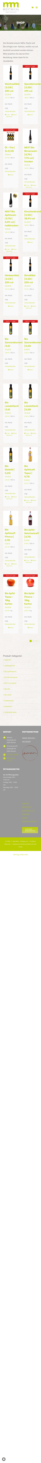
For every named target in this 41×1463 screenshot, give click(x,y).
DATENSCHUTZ (28, 811)
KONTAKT (25, 804)
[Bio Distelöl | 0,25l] (10, 454)
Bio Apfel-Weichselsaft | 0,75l (31, 533)
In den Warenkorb (8, 115)
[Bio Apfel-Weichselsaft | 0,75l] (30, 518)
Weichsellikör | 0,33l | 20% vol (12, 87)
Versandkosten (10, 111)
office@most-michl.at (11, 759)
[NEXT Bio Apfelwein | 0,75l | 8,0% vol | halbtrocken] (10, 200)
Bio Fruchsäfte (10, 683)
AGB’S (24, 818)
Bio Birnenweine (10, 677)
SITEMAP (25, 814)
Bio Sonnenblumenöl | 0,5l (14, 342)
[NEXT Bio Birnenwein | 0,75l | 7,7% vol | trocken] (30, 136)
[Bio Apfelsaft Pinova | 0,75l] (10, 518)
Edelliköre (8, 706)
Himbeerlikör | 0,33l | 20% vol (12, 279)
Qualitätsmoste (10, 712)
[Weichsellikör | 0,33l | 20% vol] (10, 72)
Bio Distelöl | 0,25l (9, 470)
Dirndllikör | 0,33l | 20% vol (30, 279)
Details (15, 114)
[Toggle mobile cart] (32, 7)
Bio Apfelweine (10, 671)
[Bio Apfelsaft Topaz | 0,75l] (30, 454)
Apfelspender (9, 666)
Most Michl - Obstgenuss (20, 841)
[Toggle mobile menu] (37, 7)
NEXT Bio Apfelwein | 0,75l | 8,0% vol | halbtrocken (11, 218)
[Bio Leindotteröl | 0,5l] (10, 391)
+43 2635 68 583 (12, 755)
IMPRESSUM (27, 807)
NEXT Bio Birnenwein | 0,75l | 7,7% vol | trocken (30, 154)
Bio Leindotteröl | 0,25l (31, 406)
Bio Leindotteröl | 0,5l (12, 406)
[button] (4, 1459)
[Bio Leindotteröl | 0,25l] (30, 391)
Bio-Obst (7, 695)
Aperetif (7, 660)
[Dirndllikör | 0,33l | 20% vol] (30, 264)
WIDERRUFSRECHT (29, 822)
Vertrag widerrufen (20, 854)
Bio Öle (7, 689)
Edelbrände (9, 701)
